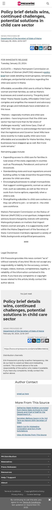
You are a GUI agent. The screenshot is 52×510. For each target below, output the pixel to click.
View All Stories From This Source (32, 435)
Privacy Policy (17, 494)
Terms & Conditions (12, 491)
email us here (23, 394)
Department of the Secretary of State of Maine (21, 38)
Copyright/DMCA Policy (34, 491)
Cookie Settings (34, 494)
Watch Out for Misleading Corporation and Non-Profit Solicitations (29, 428)
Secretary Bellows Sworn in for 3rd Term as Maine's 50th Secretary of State (32, 420)
